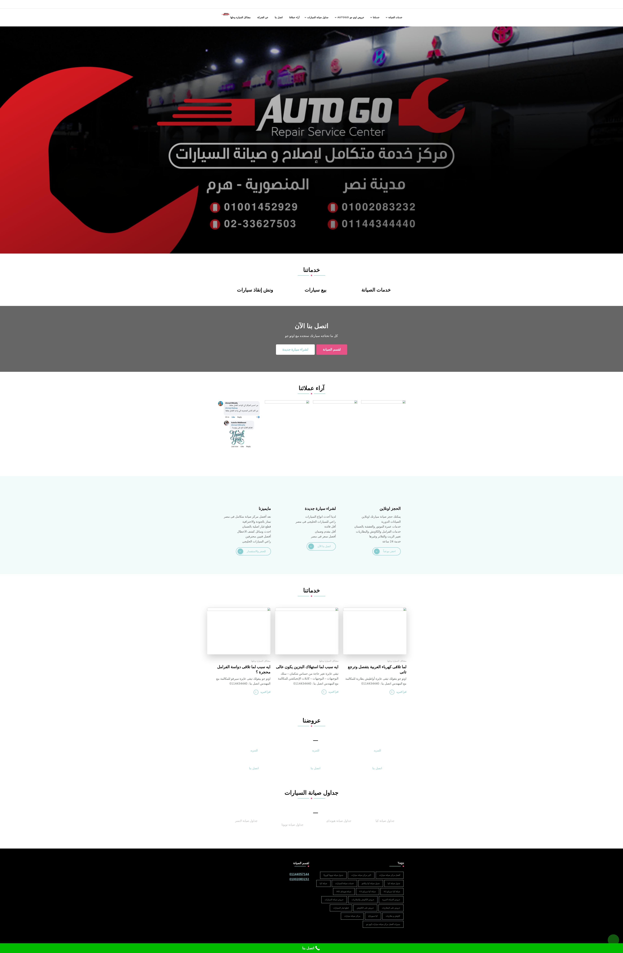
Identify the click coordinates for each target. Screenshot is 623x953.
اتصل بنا (279, 17)
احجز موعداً (389, 551)
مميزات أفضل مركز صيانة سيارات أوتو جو (383, 924)
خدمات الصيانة (395, 17)
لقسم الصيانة (332, 349)
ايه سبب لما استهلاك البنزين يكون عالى (307, 666)
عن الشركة (262, 17)
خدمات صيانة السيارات (344, 883)
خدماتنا (376, 17)
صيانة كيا (323, 883)
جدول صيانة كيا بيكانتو (371, 883)
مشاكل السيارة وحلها (240, 17)
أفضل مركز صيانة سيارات (389, 875)
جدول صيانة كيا (394, 883)
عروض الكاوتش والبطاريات (363, 899)
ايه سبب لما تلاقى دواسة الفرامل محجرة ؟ (243, 669)
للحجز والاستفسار (256, 551)
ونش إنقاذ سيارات (255, 290)
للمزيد (377, 750)
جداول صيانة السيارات (318, 17)
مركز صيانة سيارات (352, 916)
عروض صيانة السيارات (334, 899)
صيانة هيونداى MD (343, 891)
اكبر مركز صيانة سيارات (361, 875)
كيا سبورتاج (373, 916)
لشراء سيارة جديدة (295, 349)
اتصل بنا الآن (324, 546)
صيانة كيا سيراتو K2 (392, 891)
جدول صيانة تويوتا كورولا (333, 875)
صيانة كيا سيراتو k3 (367, 891)
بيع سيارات (315, 290)
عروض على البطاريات (391, 908)
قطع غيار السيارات (341, 908)
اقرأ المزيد (401, 692)
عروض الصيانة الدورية (391, 899)
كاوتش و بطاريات (393, 916)
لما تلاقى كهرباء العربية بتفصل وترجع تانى (377, 669)
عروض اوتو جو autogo (350, 17)
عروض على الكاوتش (365, 908)
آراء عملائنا (294, 17)
